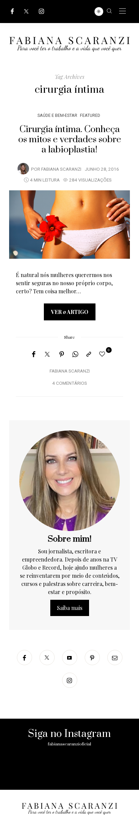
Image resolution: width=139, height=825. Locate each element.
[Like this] (103, 354)
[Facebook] (12, 11)
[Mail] (114, 657)
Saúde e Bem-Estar (57, 115)
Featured (90, 115)
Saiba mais (69, 607)
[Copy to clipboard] (88, 354)
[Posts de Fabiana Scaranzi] (23, 169)
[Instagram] (41, 11)
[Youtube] (69, 657)
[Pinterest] (61, 354)
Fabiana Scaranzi (61, 169)
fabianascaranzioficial (69, 744)
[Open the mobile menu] (122, 11)
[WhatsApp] (75, 354)
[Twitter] (26, 11)
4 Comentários (69, 383)
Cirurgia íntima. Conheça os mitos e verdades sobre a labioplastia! (69, 139)
